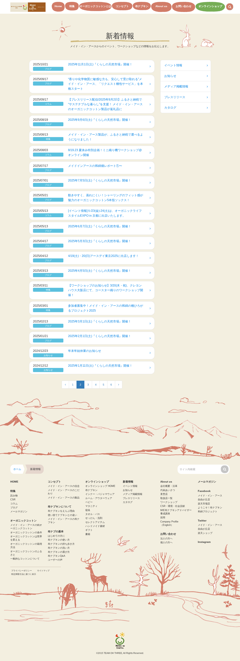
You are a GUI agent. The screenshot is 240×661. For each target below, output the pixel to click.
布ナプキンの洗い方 (59, 548)
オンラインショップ (210, 6)
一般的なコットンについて (25, 558)
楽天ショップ (205, 533)
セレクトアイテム (95, 522)
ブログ (14, 507)
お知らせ (170, 76)
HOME (14, 481)
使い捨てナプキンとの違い (62, 515)
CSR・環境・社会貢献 (172, 506)
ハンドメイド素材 (95, 526)
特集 (72, 6)
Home (58, 6)
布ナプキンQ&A (56, 556)
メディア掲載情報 (176, 86)
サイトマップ (43, 570)
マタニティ (91, 506)
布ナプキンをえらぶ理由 (61, 511)
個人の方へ (166, 542)
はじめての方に (56, 536)
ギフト (89, 530)
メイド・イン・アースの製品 (64, 497)
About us (161, 6)
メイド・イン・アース (210, 495)
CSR (12, 499)
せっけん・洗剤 (93, 518)
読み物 (14, 495)
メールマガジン (18, 511)
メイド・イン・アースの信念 (64, 486)
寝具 (87, 510)
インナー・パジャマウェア (100, 494)
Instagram (204, 541)
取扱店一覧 (166, 498)
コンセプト (122, 6)
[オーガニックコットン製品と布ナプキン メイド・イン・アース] (28, 7)
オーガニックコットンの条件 (26, 532)
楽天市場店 (204, 503)
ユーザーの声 (55, 560)
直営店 (164, 494)
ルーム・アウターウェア (98, 498)
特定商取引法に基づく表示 (23, 574)
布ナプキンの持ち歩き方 (61, 544)
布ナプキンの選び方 (59, 552)
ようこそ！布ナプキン (210, 507)
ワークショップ (168, 502)
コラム (14, 503)
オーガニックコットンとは (95, 6)
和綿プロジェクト (207, 511)
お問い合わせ (183, 6)
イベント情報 (173, 65)
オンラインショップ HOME (100, 486)
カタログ (170, 107)
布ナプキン (141, 6)
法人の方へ (166, 538)
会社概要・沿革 (168, 486)
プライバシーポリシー (21, 570)
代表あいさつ (167, 490)
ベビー (89, 502)
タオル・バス (92, 514)
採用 (162, 517)
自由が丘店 (204, 499)
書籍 (87, 534)
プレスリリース (174, 97)
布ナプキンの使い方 (59, 540)
